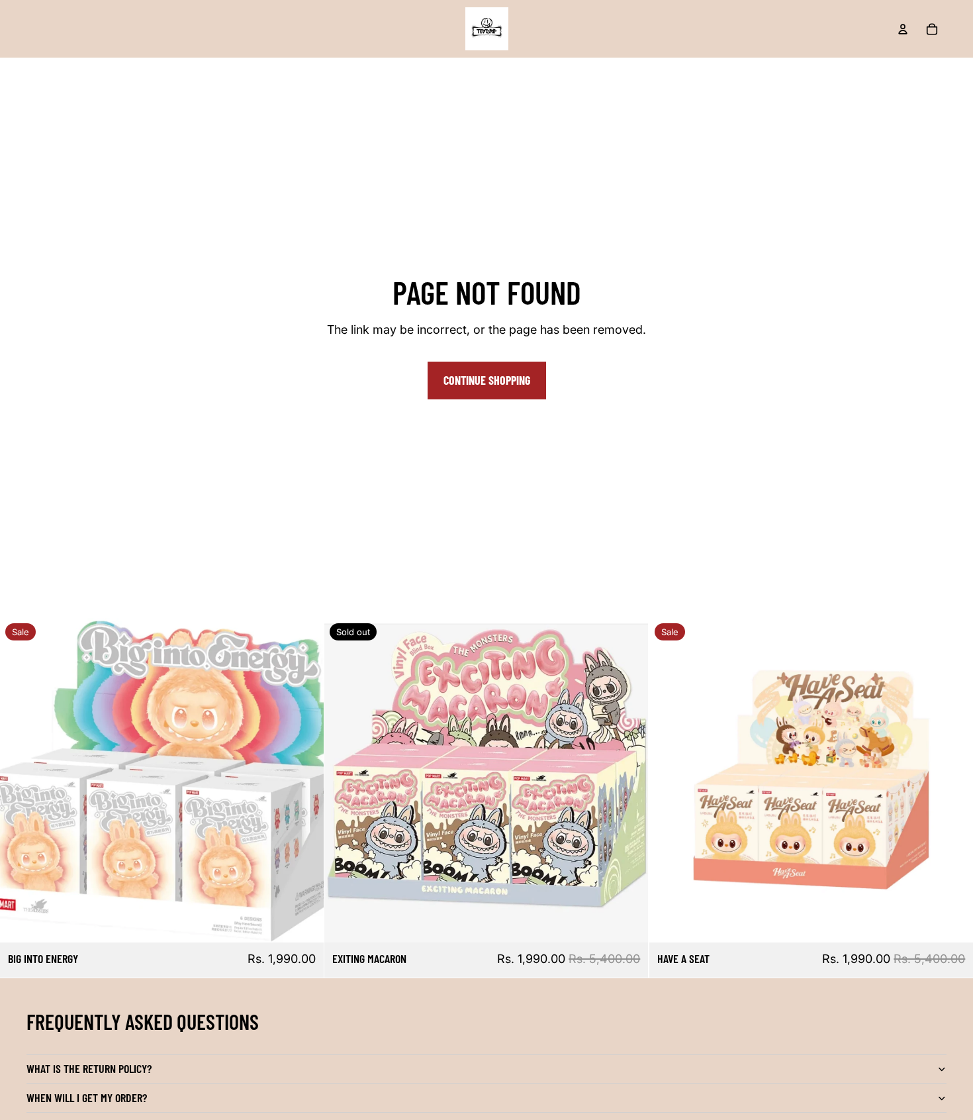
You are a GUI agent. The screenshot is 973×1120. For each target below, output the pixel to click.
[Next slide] (304, 780)
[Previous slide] (20, 780)
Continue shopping (486, 380)
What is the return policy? (89, 1068)
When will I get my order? (86, 1097)
